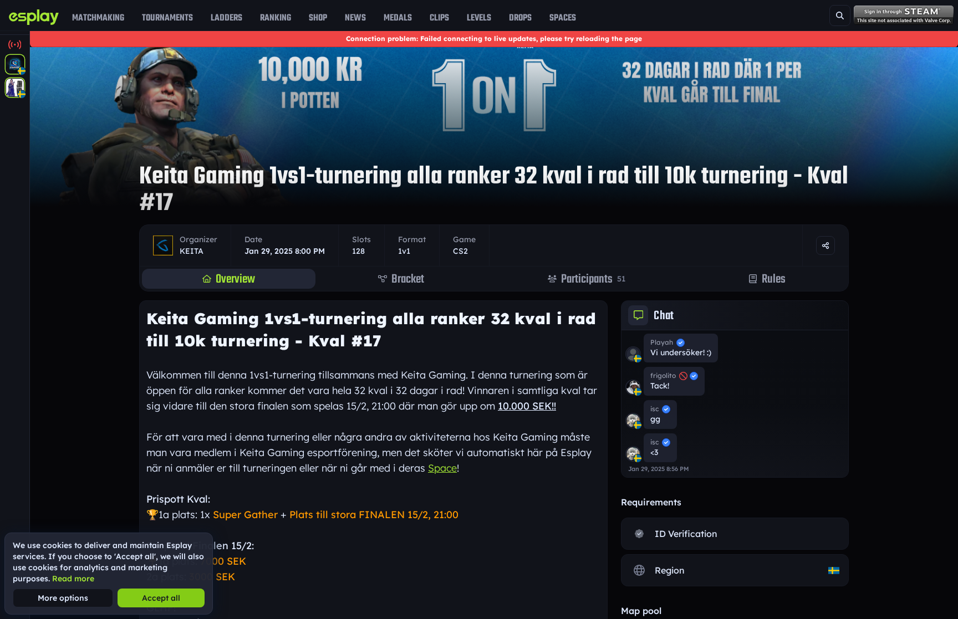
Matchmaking (98, 17)
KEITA (191, 251)
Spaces (562, 17)
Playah (661, 342)
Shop (318, 17)
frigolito (663, 375)
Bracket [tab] (407, 279)
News (355, 17)
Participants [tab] (593, 279)
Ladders (226, 17)
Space (442, 468)
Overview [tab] (235, 279)
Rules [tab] (774, 279)
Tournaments (167, 17)
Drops (520, 17)
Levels (479, 17)
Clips (439, 17)
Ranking (275, 17)
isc (654, 409)
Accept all (161, 598)
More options (63, 598)
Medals (398, 17)
